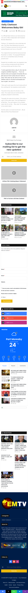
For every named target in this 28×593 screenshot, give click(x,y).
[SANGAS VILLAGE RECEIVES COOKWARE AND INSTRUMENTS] (21, 227)
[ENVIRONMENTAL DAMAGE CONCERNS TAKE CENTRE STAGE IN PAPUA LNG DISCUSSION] (7, 475)
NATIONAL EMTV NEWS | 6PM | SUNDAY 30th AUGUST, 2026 (18, 371)
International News (20, 582)
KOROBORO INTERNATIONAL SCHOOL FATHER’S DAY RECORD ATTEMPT (7, 218)
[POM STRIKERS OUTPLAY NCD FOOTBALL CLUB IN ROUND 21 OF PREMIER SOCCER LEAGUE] (6, 393)
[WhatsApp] (14, 591)
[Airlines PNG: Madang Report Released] (14, 173)
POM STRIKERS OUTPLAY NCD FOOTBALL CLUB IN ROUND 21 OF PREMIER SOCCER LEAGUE (18, 393)
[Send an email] (6, 31)
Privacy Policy (20, 585)
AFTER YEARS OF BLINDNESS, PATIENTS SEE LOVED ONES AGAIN (6, 235)
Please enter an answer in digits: (9, 293)
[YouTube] (14, 561)
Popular (4, 365)
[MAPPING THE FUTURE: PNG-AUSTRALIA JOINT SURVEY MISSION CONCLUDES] (7, 439)
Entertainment (5, 21)
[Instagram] (17, 561)
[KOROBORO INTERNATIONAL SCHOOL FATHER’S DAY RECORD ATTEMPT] (7, 211)
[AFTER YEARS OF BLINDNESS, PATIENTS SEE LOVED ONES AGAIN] (7, 227)
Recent (13, 365)
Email (3, 275)
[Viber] (25, 591)
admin (5, 31)
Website (3, 282)
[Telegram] (19, 591)
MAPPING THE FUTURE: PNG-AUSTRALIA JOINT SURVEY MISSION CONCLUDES (7, 446)
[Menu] (2, 6)
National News (11, 582)
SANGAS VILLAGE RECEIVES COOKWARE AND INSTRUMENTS (20, 234)
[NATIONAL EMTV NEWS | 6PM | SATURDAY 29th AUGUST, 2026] (6, 386)
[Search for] (26, 6)
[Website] (14, 130)
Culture (10, 585)
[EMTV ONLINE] (10, 6)
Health (6, 585)
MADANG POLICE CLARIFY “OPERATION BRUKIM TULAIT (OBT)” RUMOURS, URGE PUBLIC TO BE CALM (21, 447)
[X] (8, 591)
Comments (23, 365)
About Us (5, 582)
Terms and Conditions (14, 587)
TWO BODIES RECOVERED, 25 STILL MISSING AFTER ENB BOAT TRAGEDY (20, 218)
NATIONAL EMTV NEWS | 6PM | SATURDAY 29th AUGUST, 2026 (18, 386)
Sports (14, 585)
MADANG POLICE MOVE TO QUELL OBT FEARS (6, 456)
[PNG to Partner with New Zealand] (14, 190)
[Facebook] (10, 561)
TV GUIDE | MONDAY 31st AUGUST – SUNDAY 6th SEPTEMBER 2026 (17, 378)
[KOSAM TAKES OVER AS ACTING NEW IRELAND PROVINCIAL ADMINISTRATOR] (21, 457)
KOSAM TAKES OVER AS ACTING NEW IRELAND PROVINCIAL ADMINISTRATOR (20, 465)
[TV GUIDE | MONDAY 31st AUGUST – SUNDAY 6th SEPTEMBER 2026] (6, 379)
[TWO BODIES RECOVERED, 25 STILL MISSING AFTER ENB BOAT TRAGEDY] (21, 211)
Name (3, 269)
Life (12, 21)
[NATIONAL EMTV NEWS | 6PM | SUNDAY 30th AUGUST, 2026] (6, 372)
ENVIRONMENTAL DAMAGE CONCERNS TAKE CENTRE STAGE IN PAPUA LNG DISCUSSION (7, 483)
